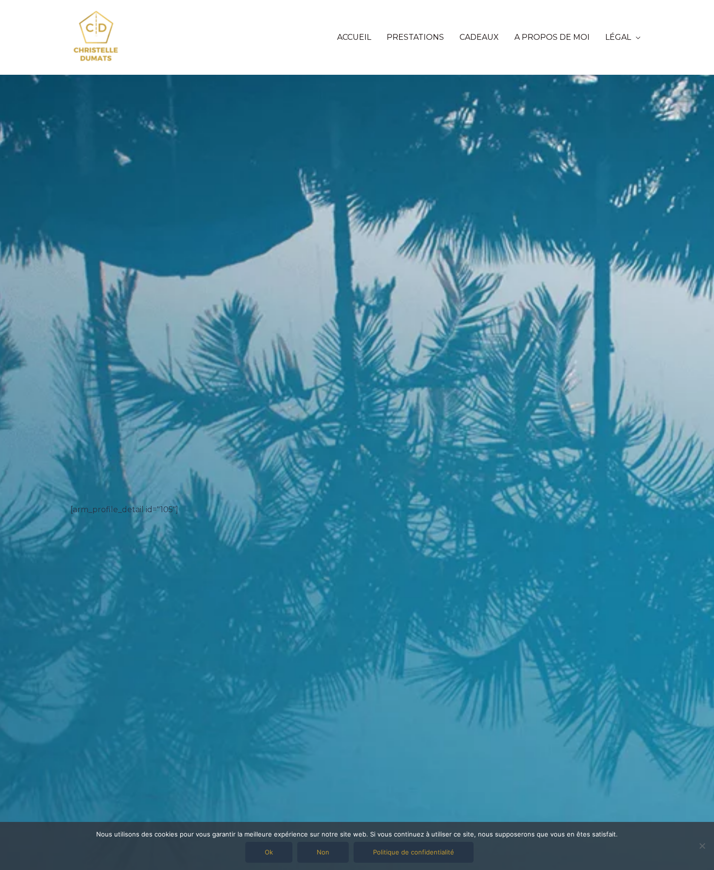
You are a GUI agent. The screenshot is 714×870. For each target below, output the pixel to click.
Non (323, 852)
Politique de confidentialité (413, 852)
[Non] (702, 846)
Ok (269, 852)
